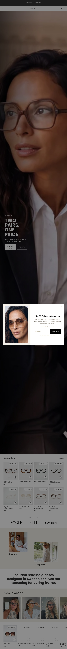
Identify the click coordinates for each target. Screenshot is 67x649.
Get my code (55, 331)
